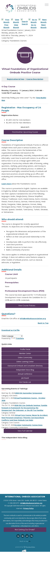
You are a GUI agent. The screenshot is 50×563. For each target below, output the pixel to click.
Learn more (7, 184)
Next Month (43, 26)
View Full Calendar (25, 431)
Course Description (34, 79)
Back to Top (43, 323)
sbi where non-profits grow (27, 551)
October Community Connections (28, 425)
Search (25, 24)
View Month (16, 26)
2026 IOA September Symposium (28, 393)
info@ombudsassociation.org (33, 318)
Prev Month (6, 26)
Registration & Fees (15, 79)
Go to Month (34, 26)
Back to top (24, 541)
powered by (19, 547)
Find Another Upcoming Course (25, 132)
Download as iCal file (11, 330)
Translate (20, 338)
